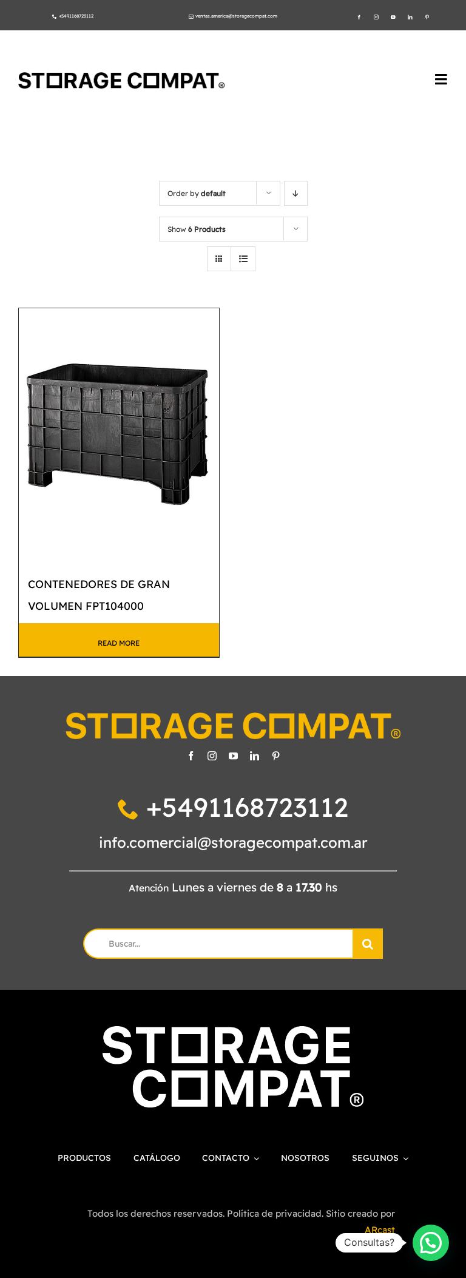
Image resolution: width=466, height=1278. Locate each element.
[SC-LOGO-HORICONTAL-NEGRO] (121, 77)
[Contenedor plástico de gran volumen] (119, 433)
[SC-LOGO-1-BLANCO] (233, 1032)
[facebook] (359, 17)
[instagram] (376, 17)
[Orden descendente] (296, 193)
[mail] (191, 17)
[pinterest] (427, 17)
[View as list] (243, 259)
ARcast (380, 1230)
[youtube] (393, 17)
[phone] (54, 17)
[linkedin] (410, 17)
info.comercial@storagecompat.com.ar (233, 842)
